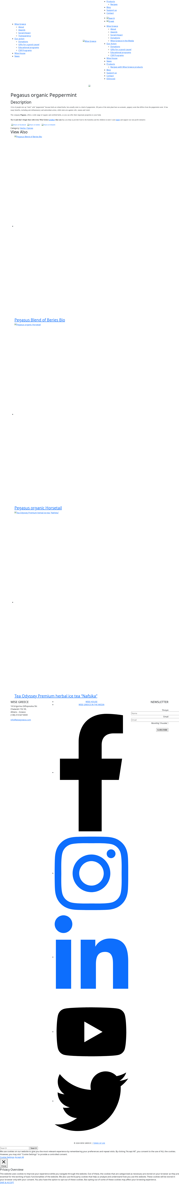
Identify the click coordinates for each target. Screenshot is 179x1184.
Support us (112, 10)
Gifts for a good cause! (28, 44)
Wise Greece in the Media (122, 40)
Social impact (24, 32)
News (17, 56)
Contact (110, 13)
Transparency (24, 35)
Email (165, 716)
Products (111, 1)
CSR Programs (25, 50)
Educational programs (28, 47)
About (21, 27)
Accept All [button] (19, 1157)
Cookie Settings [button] (7, 1157)
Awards (21, 30)
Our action (19, 38)
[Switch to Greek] (110, 21)
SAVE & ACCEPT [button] (7, 1182)
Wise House (19, 53)
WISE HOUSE (91, 701)
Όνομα (165, 710)
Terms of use (99, 1143)
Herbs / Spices (26, 128)
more (118, 120)
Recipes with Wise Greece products (126, 67)
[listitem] (29, 709)
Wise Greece (20, 24)
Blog (109, 7)
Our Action (112, 43)
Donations (23, 41)
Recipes (114, 4)
